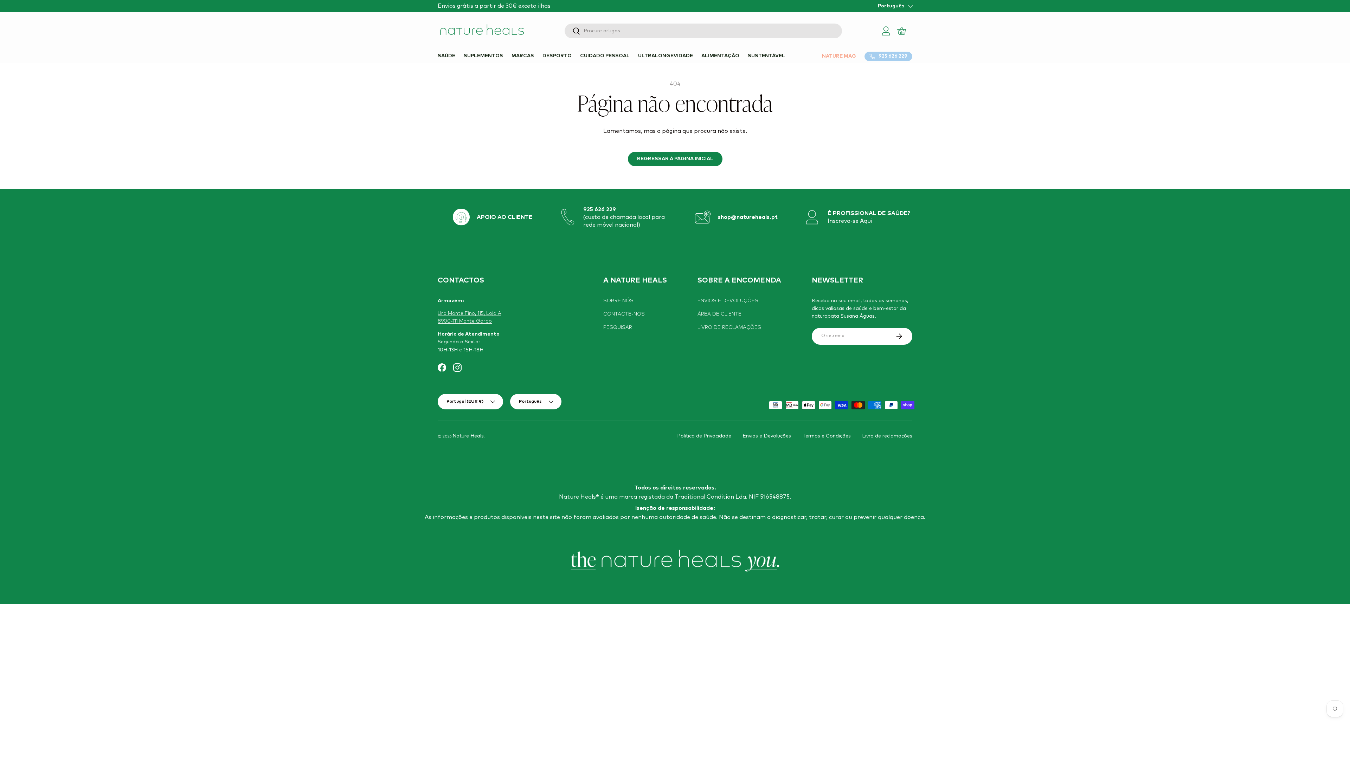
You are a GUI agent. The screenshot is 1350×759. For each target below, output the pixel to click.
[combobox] (703, 31)
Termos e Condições (826, 436)
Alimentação (720, 55)
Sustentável (766, 55)
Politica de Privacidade (704, 436)
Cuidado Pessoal (605, 55)
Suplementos (483, 55)
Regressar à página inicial (675, 158)
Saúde (446, 55)
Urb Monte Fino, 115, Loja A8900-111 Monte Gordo (469, 317)
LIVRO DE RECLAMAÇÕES (729, 327)
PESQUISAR (617, 327)
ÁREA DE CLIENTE (719, 314)
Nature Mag (839, 56)
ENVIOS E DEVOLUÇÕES (728, 300)
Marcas (523, 55)
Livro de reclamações (887, 436)
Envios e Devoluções (766, 436)
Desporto (557, 55)
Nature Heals (468, 436)
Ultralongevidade (665, 55)
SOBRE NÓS (618, 300)
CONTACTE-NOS (624, 314)
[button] (902, 31)
